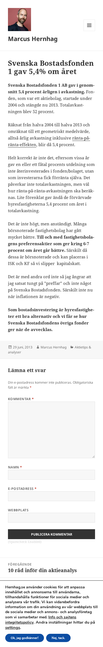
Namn (15, 467)
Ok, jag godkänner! (24, 638)
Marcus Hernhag (33, 38)
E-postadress (22, 488)
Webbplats (18, 510)
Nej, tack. (58, 638)
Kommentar (21, 399)
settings (12, 627)
